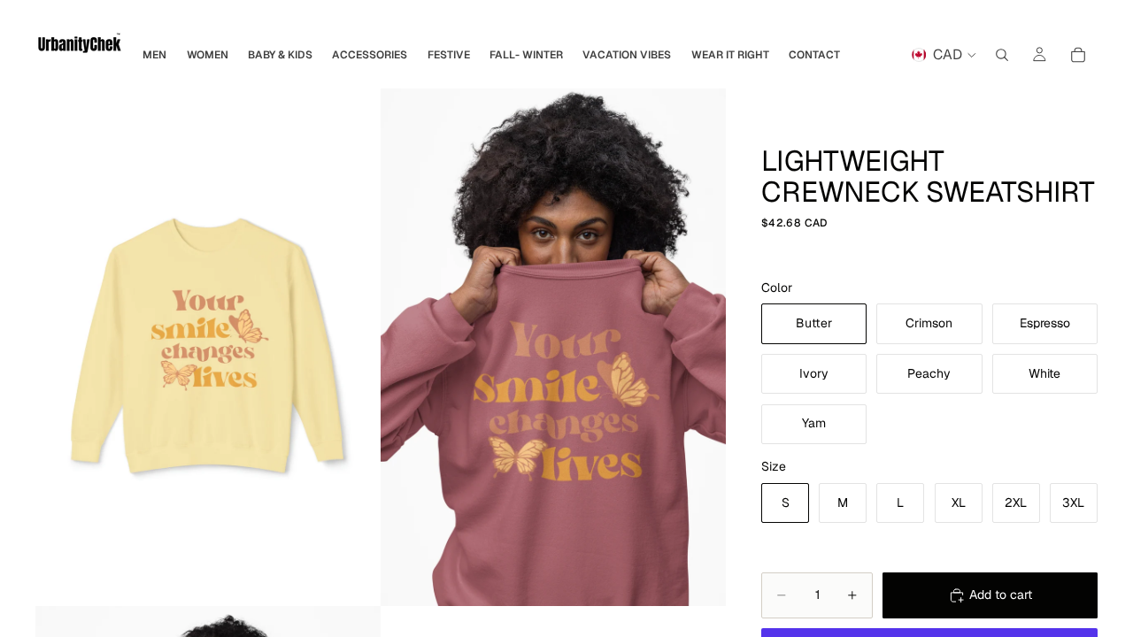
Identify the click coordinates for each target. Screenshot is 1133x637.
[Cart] (1078, 54)
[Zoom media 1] (208, 347)
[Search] (1002, 54)
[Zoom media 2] (553, 347)
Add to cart (1000, 594)
